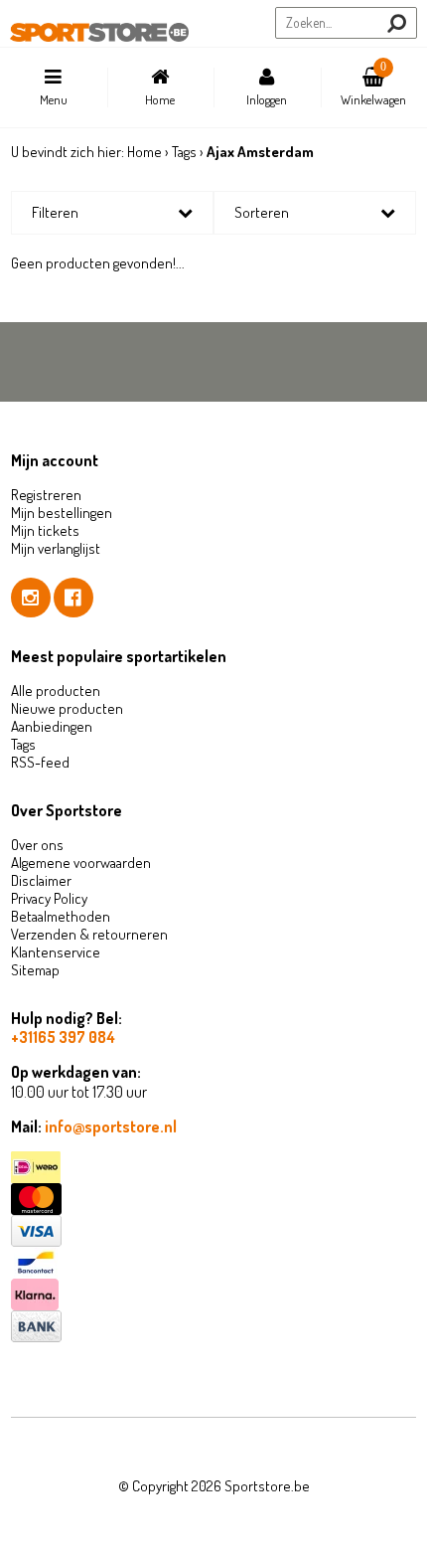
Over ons (37, 844)
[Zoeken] (396, 23)
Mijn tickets (45, 530)
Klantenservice (55, 952)
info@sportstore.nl (111, 1126)
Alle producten (55, 690)
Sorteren (261, 212)
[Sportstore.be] (99, 33)
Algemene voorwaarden (81, 862)
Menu (54, 99)
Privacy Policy (49, 898)
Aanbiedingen (51, 726)
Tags (184, 151)
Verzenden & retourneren (89, 934)
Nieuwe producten (67, 708)
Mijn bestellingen (61, 512)
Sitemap (35, 969)
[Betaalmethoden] (214, 1167)
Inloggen (266, 99)
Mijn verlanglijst (55, 548)
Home (160, 99)
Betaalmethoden (60, 916)
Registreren (46, 494)
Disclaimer (41, 880)
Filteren (55, 212)
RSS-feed (40, 762)
